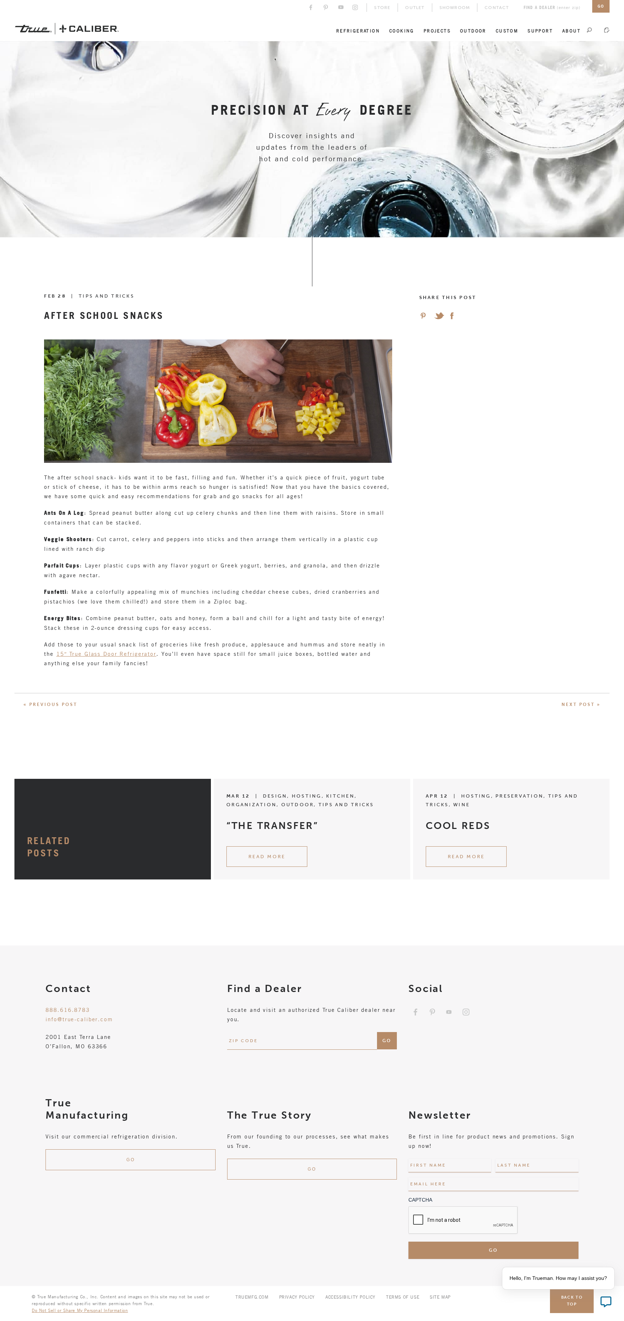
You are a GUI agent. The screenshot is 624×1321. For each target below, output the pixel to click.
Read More (266, 856)
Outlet (414, 7)
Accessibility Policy (350, 1297)
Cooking (401, 31)
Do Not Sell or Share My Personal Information (80, 1310)
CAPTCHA (420, 1200)
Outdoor (473, 31)
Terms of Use (402, 1297)
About (571, 31)
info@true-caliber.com (79, 1019)
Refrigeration (358, 31)
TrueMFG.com (252, 1297)
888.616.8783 (68, 1009)
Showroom (454, 7)
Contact (497, 7)
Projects (437, 31)
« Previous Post (50, 704)
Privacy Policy (297, 1297)
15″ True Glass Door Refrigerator (106, 653)
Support (540, 31)
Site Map (440, 1297)
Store (382, 7)
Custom (507, 31)
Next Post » (581, 704)
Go (130, 1159)
